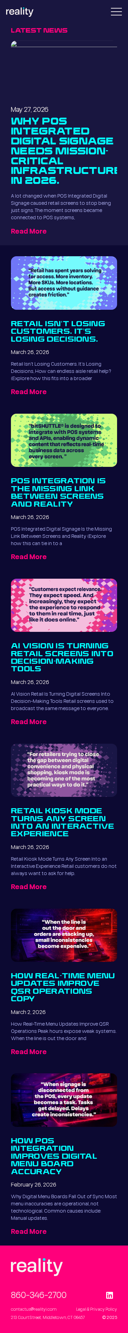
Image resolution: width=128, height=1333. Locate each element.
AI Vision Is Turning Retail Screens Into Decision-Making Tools (62, 657)
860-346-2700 (39, 1294)
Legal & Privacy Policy (96, 1309)
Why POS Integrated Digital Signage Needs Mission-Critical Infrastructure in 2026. (66, 151)
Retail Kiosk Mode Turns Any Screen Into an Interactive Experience (62, 822)
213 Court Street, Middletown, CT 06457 (48, 1317)
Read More (29, 231)
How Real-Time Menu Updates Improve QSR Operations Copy (63, 987)
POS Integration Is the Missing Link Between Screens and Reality (58, 492)
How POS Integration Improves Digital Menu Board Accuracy (54, 1156)
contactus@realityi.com (34, 1309)
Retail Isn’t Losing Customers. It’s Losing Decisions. (58, 332)
